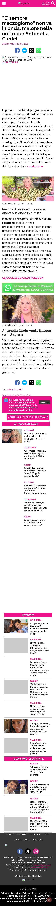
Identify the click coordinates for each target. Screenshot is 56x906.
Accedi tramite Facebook (29, 473)
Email (14, 445)
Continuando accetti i (27, 452)
